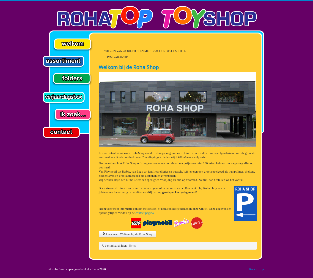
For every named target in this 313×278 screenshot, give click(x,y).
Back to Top (256, 269)
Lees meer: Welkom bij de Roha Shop (129, 234)
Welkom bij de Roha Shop (129, 66)
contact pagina (144, 213)
